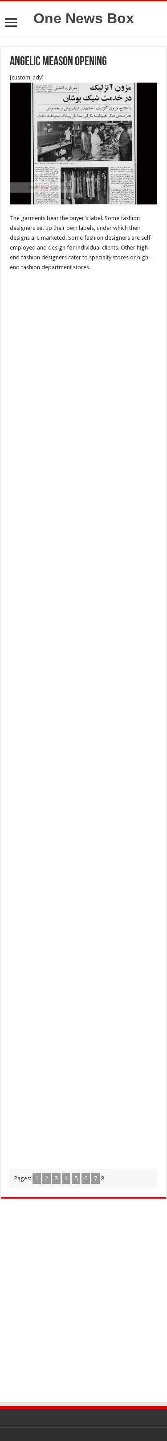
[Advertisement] (83, 368)
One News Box (83, 18)
